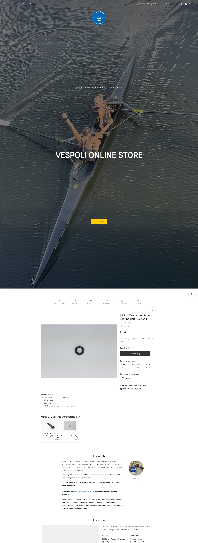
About (14, 4)
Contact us (34, 4)
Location (23, 4)
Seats (129, 322)
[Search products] (192, 294)
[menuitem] (152, 310)
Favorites (106, 303)
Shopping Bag (122, 303)
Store (6, 4)
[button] (127, 378)
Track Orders (91, 303)
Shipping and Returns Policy (83, 492)
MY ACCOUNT (76, 303)
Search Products (60, 303)
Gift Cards (137, 303)
